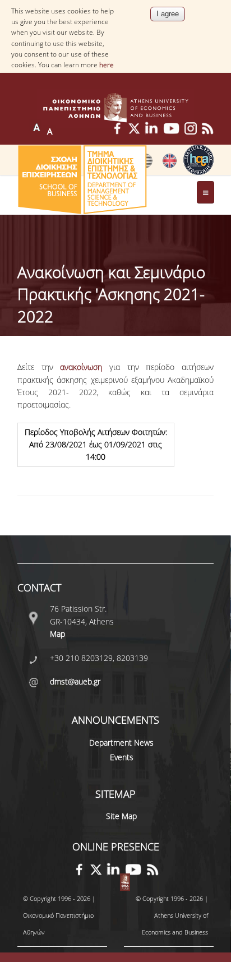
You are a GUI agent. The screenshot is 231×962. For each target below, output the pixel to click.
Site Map (121, 816)
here (106, 65)
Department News (121, 742)
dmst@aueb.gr (75, 681)
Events (121, 757)
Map (57, 633)
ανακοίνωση (81, 367)
